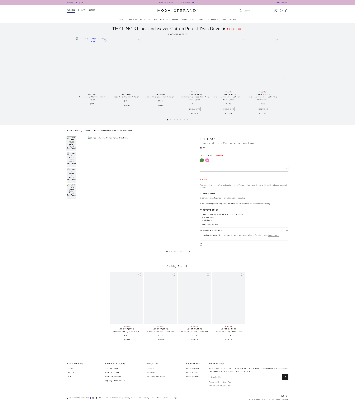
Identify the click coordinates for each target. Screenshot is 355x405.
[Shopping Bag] (286, 10)
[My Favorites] (281, 10)
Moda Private (192, 372)
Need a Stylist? (282, 2)
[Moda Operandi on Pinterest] (100, 398)
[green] (202, 160)
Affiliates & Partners (156, 376)
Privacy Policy (129, 398)
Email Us (70, 372)
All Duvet (185, 251)
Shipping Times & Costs (115, 380)
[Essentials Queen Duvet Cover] (160, 63)
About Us (151, 372)
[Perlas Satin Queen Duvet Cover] (160, 298)
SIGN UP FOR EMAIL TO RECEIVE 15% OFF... (177, 2)
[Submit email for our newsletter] (285, 377)
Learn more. (273, 235)
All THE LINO (171, 251)
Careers (150, 368)
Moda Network (192, 376)
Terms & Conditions (112, 398)
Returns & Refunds (113, 376)
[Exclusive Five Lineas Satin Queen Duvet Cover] (228, 63)
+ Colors (126, 105)
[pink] (207, 160)
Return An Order (112, 372)
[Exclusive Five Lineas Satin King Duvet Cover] (194, 63)
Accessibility (144, 398)
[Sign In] (275, 10)
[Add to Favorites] (105, 40)
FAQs (69, 376)
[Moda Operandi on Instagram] (93, 398)
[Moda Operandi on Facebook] (97, 398)
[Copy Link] (244, 244)
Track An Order (111, 368)
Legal (175, 398)
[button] (167, 119)
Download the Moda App (79, 398)
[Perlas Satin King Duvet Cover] (126, 298)
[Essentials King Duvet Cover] (126, 63)
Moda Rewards (192, 368)
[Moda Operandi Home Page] (177, 10)
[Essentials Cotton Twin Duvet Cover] (92, 63)
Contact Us (72, 368)
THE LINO (207, 139)
